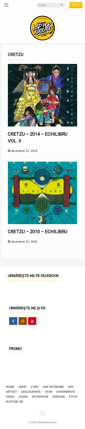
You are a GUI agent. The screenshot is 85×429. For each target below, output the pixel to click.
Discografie (31, 391)
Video (10, 396)
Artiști (11, 391)
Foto (73, 396)
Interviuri (40, 396)
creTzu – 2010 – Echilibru (37, 231)
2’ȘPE (35, 386)
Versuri (58, 396)
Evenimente (66, 391)
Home (10, 386)
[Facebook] (13, 321)
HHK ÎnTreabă (53, 386)
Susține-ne (14, 401)
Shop (23, 386)
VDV (71, 386)
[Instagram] (23, 321)
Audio (23, 396)
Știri (48, 391)
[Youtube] (32, 321)
